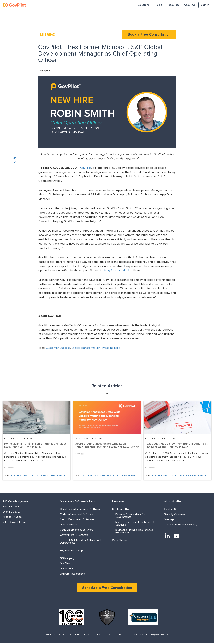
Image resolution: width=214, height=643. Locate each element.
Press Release (111, 347)
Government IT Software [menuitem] (74, 535)
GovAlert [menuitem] (65, 563)
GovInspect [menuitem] (66, 568)
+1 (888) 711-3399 (13, 517)
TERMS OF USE (123, 635)
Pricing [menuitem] (158, 5)
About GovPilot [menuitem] (173, 501)
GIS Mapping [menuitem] (67, 558)
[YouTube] (177, 536)
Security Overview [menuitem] (174, 514)
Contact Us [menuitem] (170, 509)
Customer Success (58, 347)
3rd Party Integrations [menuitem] (72, 573)
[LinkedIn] (167, 536)
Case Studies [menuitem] (119, 540)
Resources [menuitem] (173, 5)
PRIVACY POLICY (104, 635)
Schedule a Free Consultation (107, 588)
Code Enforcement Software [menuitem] (76, 514)
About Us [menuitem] (189, 5)
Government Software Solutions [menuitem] (78, 501)
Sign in (205, 5)
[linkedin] (15, 162)
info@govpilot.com (159, 635)
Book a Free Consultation (149, 34)
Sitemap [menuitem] (169, 519)
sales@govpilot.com (14, 522)
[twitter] (14, 157)
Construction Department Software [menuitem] (80, 509)
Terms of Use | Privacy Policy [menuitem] (180, 524)
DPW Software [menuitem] (68, 524)
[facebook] (15, 153)
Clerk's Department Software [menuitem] (77, 519)
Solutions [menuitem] (143, 5)
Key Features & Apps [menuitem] (72, 550)
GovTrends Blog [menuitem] (121, 509)
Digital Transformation (86, 347)
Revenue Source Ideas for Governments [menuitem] (130, 515)
